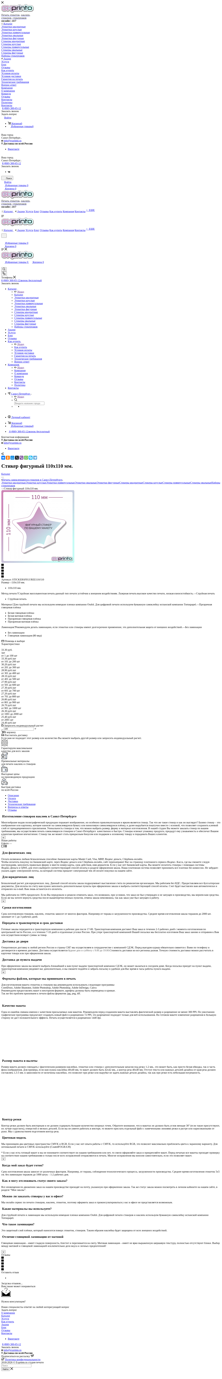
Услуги (5, 1318)
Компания (20, 370)
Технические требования (21, 804)
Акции (5, 1324)
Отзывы (12, 810)
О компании (8, 1312)
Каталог (18, 294)
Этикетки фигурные (108, 482)
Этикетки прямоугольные (60, 482)
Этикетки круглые (36, 482)
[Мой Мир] (12, 458)
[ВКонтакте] (3, 458)
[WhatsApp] (26, 458)
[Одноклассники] (8, 458)
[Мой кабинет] (2, 239)
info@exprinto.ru (12, 140)
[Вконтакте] (9, 171)
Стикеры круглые (153, 482)
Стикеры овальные (200, 482)
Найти (5, 1369)
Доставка (13, 801)
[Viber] (21, 458)
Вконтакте (13, 149)
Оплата (12, 798)
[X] (17, 458)
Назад (21, 291)
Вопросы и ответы (18, 807)
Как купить (20, 347)
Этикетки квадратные (13, 482)
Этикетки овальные (86, 482)
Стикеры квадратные (131, 482)
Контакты (6, 1333)
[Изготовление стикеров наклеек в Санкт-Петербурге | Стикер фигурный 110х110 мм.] (37, 562)
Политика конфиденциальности (22, 1359)
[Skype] (31, 458)
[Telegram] (35, 458)
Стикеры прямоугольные (176, 482)
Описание (13, 795)
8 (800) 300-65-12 (11, 108)
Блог (4, 1327)
